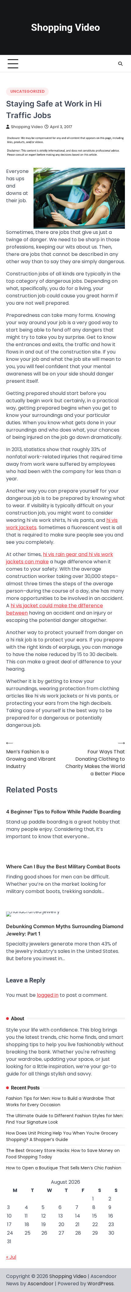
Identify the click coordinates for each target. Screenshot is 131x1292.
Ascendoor (40, 1283)
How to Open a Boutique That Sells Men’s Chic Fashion (63, 1168)
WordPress (100, 1283)
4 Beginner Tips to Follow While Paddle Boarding (63, 812)
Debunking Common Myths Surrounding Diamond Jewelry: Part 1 (64, 930)
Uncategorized (27, 91)
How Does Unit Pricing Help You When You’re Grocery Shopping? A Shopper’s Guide (62, 1136)
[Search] (120, 63)
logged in (47, 995)
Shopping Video (65, 27)
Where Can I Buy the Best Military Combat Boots (63, 866)
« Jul (11, 1257)
